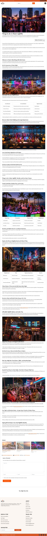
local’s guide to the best (32, 433)
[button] (45, 3)
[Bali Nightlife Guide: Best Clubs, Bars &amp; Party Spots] (38, 445)
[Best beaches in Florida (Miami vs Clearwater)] (23, 445)
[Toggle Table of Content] (43, 40)
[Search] (33, 3)
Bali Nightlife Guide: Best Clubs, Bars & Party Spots (37, 450)
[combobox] (24, 3)
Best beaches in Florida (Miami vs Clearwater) (23, 449)
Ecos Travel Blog (4, 534)
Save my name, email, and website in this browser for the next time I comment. (15, 477)
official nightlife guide (24, 307)
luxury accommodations (18, 406)
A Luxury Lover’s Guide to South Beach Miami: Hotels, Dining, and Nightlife (8, 450)
